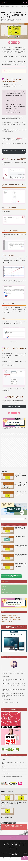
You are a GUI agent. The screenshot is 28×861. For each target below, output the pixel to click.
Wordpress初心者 (16, 20)
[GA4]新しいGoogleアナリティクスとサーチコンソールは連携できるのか (20, 493)
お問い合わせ (4, 766)
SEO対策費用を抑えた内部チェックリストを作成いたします (7, 817)
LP (19, 843)
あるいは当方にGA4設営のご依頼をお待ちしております (14, 151)
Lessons (8, 843)
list (12, 843)
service (4, 843)
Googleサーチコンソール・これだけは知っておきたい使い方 (21, 475)
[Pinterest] (19, 42)
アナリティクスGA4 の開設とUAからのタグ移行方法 (21, 555)
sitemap (7, 6)
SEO (12, 6)
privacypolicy (16, 847)
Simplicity (18, 617)
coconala (23, 843)
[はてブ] (14, 42)
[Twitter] (12, 42)
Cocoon (4, 615)
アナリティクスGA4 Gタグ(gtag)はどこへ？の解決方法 (21, 546)
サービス (4, 586)
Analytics (3, 20)
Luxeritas (12, 617)
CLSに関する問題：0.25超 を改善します (20, 803)
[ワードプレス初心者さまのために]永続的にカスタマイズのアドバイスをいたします (14, 763)
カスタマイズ (5, 621)
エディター (5, 619)
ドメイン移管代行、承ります (20, 536)
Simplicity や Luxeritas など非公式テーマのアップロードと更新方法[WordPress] (21, 484)
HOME (3, 6)
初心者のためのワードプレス (16, 19)
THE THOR (16, 615)
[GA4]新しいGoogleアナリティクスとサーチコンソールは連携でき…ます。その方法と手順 (7, 804)
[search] (25, 519)
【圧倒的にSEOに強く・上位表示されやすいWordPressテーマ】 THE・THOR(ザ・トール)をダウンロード (14, 827)
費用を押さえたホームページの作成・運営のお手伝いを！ (12, 776)
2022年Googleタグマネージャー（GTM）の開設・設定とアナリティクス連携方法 (21, 565)
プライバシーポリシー (5, 773)
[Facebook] (9, 42)
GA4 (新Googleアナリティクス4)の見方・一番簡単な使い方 (21, 528)
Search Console (8, 20)
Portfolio (3, 759)
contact (10, 847)
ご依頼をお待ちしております (14, 406)
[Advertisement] (14, 452)
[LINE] (16, 42)
